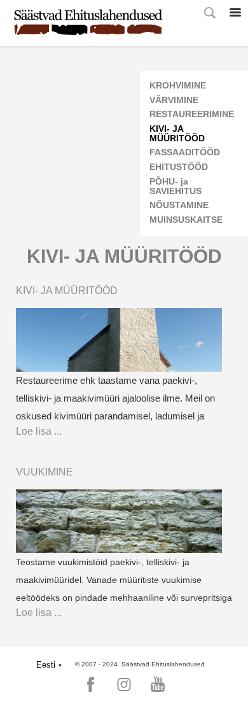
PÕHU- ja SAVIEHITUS (175, 186)
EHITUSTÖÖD (178, 167)
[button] (49, 665)
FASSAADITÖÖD (184, 152)
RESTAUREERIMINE (191, 114)
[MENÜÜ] (235, 12)
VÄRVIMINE (173, 100)
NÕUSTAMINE (179, 205)
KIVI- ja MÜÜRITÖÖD (177, 133)
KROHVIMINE (177, 85)
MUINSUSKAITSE (186, 220)
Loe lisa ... (39, 431)
